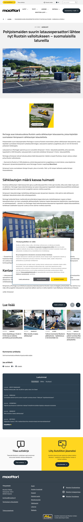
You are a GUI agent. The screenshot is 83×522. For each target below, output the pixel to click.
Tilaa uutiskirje (21, 2)
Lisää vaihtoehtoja (24, 279)
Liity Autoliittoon (8, 2)
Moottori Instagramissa (73, 492)
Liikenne (33, 507)
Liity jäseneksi (61, 464)
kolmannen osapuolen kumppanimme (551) (41, 247)
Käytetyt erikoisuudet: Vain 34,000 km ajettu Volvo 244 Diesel (21, 390)
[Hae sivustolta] (76, 2)
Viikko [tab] (42, 381)
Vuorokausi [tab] (35, 381)
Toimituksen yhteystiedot (10, 502)
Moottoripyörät (35, 500)
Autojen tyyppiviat (36, 489)
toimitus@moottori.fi (9, 498)
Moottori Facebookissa (73, 487)
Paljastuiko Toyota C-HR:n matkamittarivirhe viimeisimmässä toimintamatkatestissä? (27, 421)
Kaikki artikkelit (58, 305)
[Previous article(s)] (72, 305)
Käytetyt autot (35, 496)
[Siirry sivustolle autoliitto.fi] (48, 516)
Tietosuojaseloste (8, 510)
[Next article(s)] (78, 305)
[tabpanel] (41, 406)
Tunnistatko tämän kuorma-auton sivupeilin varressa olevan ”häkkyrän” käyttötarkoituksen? (29, 398)
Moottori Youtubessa (72, 496)
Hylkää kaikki (41, 279)
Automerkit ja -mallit (70, 11)
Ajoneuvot (45, 27)
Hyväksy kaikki (59, 279)
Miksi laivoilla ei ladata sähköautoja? (14, 413)
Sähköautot (34, 331)
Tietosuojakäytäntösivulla (28, 272)
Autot (33, 486)
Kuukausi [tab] (48, 381)
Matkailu (33, 510)
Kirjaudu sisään (49, 2)
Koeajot (33, 493)
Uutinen (9, 19)
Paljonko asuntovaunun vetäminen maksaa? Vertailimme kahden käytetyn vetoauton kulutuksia (30, 406)
